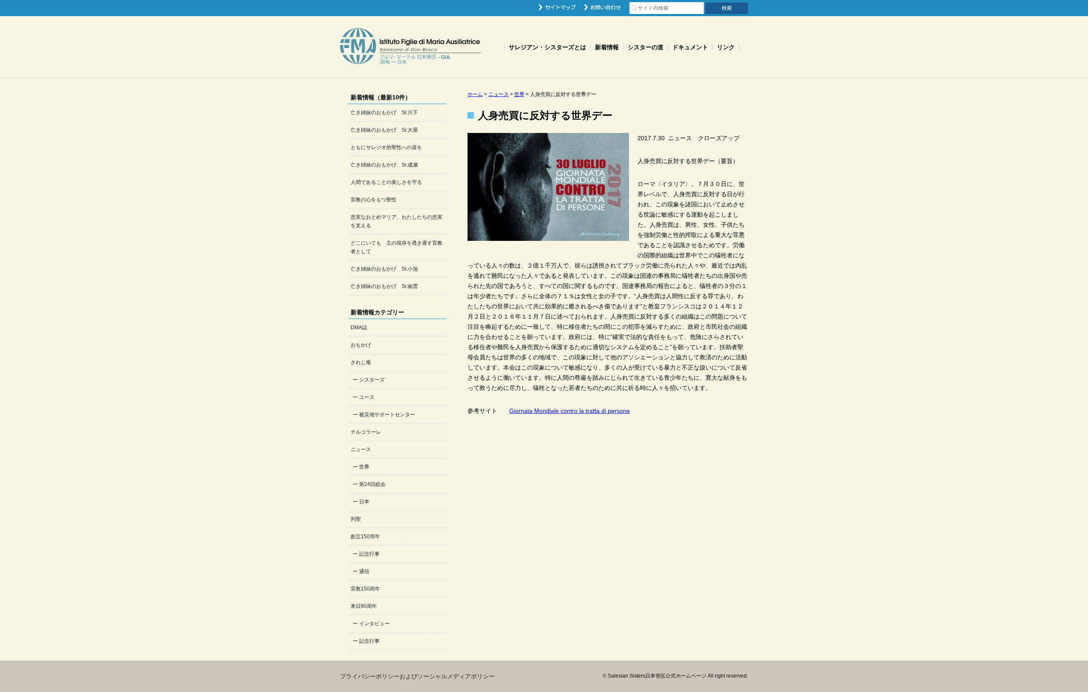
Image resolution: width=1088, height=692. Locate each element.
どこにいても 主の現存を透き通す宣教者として (396, 247)
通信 (364, 571)
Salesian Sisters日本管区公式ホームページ (410, 47)
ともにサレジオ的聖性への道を (386, 147)
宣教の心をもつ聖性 (374, 200)
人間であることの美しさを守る (386, 182)
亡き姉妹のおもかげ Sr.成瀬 (384, 165)
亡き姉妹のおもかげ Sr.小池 (384, 269)
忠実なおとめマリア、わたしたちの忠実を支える (396, 221)
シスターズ (372, 380)
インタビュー (374, 624)
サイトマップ (557, 7)
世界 (364, 467)
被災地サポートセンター (387, 415)
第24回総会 (372, 484)
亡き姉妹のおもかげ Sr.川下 (384, 113)
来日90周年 (364, 606)
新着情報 (607, 47)
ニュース (361, 449)
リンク (726, 47)
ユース (366, 397)
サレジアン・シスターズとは (547, 47)
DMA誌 (359, 327)
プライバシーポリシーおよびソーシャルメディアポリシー (417, 676)
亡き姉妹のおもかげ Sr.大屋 (384, 130)
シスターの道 (645, 47)
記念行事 (369, 554)
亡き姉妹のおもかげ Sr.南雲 (384, 286)
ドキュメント (690, 47)
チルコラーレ (366, 432)
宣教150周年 (365, 589)
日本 (364, 502)
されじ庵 (361, 362)
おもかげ (361, 345)
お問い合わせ (602, 7)
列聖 (356, 519)
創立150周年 (365, 536)
